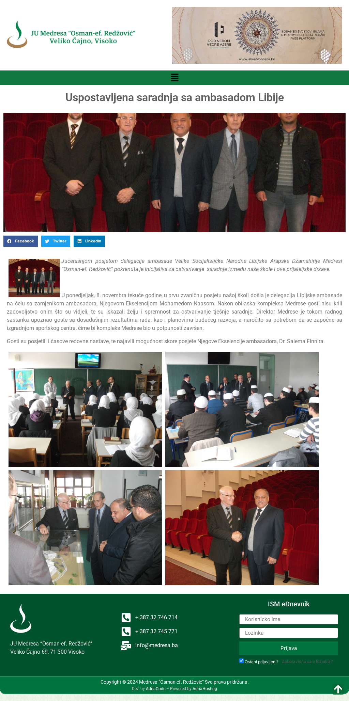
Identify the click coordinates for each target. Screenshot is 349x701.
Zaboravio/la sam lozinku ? (307, 661)
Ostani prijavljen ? (261, 662)
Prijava (288, 648)
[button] (174, 77)
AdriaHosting (205, 688)
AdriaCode (155, 688)
